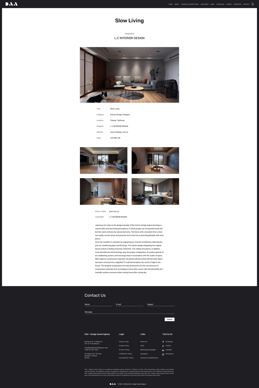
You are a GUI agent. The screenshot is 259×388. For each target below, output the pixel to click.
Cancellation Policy (126, 358)
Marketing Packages (148, 350)
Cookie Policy (124, 345)
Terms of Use (124, 341)
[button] (252, 4)
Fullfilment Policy (125, 354)
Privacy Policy (124, 350)
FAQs (142, 345)
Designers (144, 354)
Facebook (169, 341)
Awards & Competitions (149, 358)
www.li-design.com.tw (119, 132)
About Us (143, 341)
